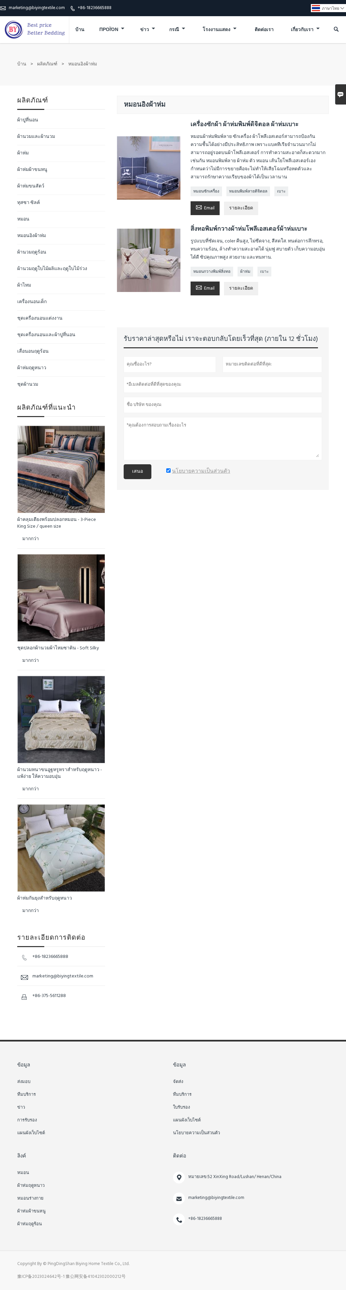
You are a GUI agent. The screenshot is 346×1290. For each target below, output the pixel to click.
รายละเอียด (241, 208)
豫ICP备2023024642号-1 (41, 1276)
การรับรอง (27, 1120)
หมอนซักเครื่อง (206, 191)
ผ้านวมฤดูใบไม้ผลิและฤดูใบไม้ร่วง (52, 269)
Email (205, 207)
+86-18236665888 (95, 7)
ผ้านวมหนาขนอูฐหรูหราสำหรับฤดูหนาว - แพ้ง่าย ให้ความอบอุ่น (59, 773)
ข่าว (145, 30)
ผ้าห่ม (245, 271)
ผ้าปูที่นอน (27, 120)
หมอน (23, 219)
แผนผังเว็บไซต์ (31, 1133)
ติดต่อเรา (264, 30)
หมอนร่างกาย (30, 1198)
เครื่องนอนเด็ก (32, 302)
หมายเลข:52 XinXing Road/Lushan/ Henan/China (234, 1176)
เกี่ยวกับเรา (303, 30)
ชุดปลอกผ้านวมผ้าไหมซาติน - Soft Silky (58, 648)
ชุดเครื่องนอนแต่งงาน (40, 318)
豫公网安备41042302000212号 (96, 1276)
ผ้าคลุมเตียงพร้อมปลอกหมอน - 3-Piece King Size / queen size (56, 523)
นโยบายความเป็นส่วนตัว (196, 1133)
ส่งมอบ (23, 1082)
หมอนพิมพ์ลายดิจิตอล (248, 191)
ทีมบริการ (26, 1094)
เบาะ (281, 191)
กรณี (174, 30)
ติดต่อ (179, 1156)
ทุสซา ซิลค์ (28, 203)
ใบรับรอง (181, 1107)
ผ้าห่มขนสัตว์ (30, 186)
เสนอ (137, 471)
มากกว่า (30, 539)
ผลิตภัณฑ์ (47, 64)
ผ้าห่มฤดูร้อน (29, 1224)
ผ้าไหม (24, 285)
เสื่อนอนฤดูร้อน (33, 351)
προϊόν (109, 30)
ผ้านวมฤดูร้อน (31, 252)
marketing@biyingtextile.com (37, 7)
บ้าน (79, 30)
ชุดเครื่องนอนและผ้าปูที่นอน (46, 335)
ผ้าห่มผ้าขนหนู (32, 170)
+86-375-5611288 (49, 996)
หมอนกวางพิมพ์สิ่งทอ (211, 271)
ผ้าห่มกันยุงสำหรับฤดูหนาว (44, 898)
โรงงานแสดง (217, 30)
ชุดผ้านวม (27, 384)
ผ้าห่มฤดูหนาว (31, 368)
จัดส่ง (178, 1082)
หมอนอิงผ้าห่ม (31, 236)
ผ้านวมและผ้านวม (36, 137)
